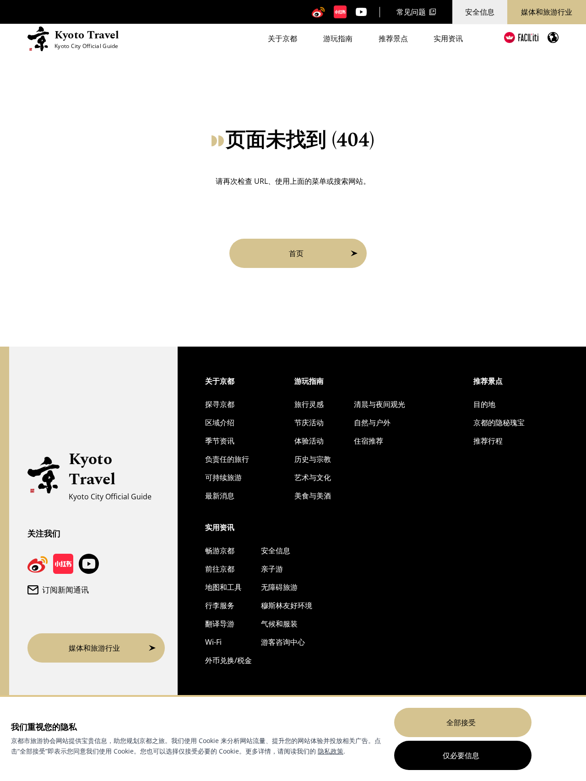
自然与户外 (372, 422)
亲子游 (272, 569)
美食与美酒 (312, 496)
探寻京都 (219, 404)
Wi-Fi (213, 642)
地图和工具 (223, 587)
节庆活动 (309, 422)
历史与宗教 (312, 459)
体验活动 (309, 441)
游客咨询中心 (283, 642)
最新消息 (219, 496)
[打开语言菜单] (553, 37)
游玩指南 (338, 38)
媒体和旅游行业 (546, 12)
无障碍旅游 (279, 587)
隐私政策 (330, 751)
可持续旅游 (223, 477)
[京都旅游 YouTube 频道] (361, 12)
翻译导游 (219, 624)
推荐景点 (393, 38)
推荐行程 (488, 441)
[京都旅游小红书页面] (340, 11)
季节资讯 (219, 441)
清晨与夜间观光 (379, 404)
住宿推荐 (368, 441)
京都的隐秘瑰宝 (499, 422)
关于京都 (282, 38)
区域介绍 (219, 422)
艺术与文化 (312, 477)
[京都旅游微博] (318, 11)
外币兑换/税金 (228, 660)
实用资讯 (448, 38)
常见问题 (411, 12)
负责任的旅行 (227, 459)
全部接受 (461, 722)
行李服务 (219, 605)
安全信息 (479, 12)
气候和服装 (279, 624)
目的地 (484, 404)
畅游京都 (219, 551)
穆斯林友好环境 (286, 605)
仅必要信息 (461, 755)
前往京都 (219, 569)
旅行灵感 (309, 404)
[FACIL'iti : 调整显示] (521, 37)
